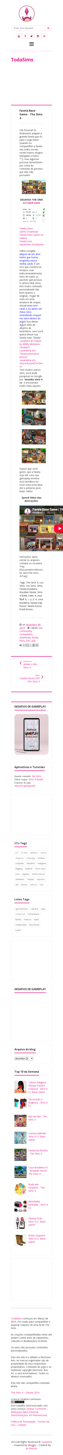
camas (43, 852)
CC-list (24, 852)
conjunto (19, 863)
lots (28, 640)
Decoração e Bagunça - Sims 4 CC (37, 1102)
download (24, 637)
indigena (42, 863)
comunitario (26, 634)
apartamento (21, 908)
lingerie (28, 868)
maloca (27, 919)
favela (35, 637)
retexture (19, 879)
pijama (26, 874)
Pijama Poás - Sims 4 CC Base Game (37, 1221)
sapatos (41, 879)
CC (16, 852)
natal (36, 919)
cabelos (33, 852)
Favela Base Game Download (28, 230)
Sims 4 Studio (36, 779)
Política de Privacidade (23, 1421)
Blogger (32, 1445)
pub (34, 640)
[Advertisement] (31, 88)
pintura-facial (38, 874)
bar (40, 627)
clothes (41, 858)
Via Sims (36, 776)
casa (43, 908)
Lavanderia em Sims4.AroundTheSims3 (31, 363)
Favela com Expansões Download (31, 243)
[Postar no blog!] (27, 645)
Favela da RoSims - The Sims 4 (38, 1152)
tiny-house (34, 924)
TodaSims (22, 59)
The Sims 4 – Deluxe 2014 (25, 1392)
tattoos (33, 884)
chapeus (19, 858)
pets (17, 874)
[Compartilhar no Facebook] (34, 645)
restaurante (21, 924)
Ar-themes (31, 1448)
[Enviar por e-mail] (24, 645)
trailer (18, 930)
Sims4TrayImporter (24, 785)
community (25, 631)
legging (18, 868)
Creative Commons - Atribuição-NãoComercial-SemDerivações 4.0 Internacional (29, 1412)
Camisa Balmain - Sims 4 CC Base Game (38, 1136)
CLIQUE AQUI (32, 202)
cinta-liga (30, 858)
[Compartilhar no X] (30, 645)
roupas (30, 879)
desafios (31, 863)
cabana (34, 908)
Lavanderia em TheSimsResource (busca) (29, 354)
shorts (24, 884)
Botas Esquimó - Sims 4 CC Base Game (37, 1238)
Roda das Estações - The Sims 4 (36, 1187)
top (41, 884)
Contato (21, 1424)
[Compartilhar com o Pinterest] (37, 645)
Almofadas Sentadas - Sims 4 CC (38, 1204)
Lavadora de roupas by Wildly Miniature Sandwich (30, 344)
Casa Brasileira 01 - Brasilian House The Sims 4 (38, 1170)
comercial (20, 914)
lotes (22, 640)
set (16, 884)
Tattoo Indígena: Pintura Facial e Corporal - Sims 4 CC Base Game (37, 1087)
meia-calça (40, 868)
